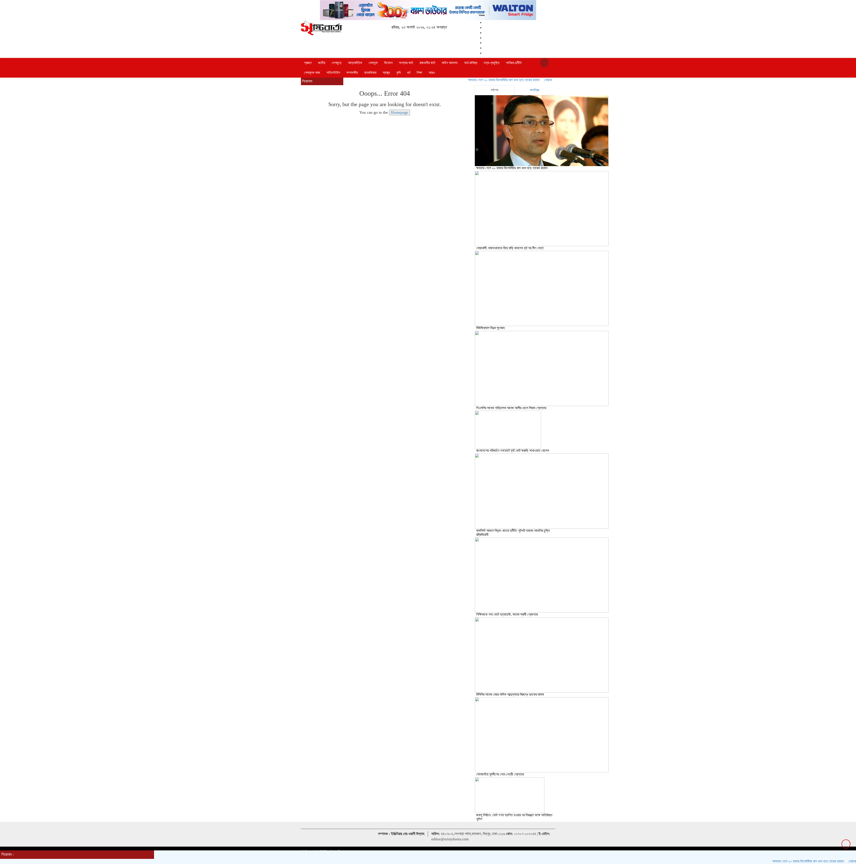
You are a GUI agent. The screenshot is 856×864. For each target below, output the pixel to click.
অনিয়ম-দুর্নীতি (514, 63)
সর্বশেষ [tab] (494, 90)
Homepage (399, 112)
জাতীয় (321, 63)
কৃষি (398, 72)
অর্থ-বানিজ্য (470, 63)
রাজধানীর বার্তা (427, 63)
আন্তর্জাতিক (355, 63)
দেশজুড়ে (337, 63)
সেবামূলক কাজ (312, 72)
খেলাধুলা (373, 63)
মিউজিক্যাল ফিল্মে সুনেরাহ (490, 328)
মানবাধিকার (370, 72)
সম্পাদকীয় (352, 72)
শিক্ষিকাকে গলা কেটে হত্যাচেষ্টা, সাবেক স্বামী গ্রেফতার (507, 614)
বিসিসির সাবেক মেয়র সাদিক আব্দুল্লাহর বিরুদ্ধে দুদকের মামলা (510, 694)
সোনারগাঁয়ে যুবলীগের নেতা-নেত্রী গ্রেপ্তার (500, 774)
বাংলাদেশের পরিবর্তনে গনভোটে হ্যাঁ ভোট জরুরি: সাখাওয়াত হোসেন (512, 450)
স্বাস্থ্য (386, 72)
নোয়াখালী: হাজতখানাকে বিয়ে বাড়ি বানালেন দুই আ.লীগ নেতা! (510, 248)
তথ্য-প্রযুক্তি (492, 63)
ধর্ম (408, 72)
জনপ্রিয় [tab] (534, 90)
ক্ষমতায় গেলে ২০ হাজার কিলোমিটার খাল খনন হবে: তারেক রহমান (479, 80)
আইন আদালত (450, 63)
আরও (432, 72)
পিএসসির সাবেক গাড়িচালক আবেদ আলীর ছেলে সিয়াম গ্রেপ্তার (511, 408)
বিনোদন (388, 63)
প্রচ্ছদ (308, 63)
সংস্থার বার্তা (406, 63)
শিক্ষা (419, 72)
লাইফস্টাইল (333, 72)
